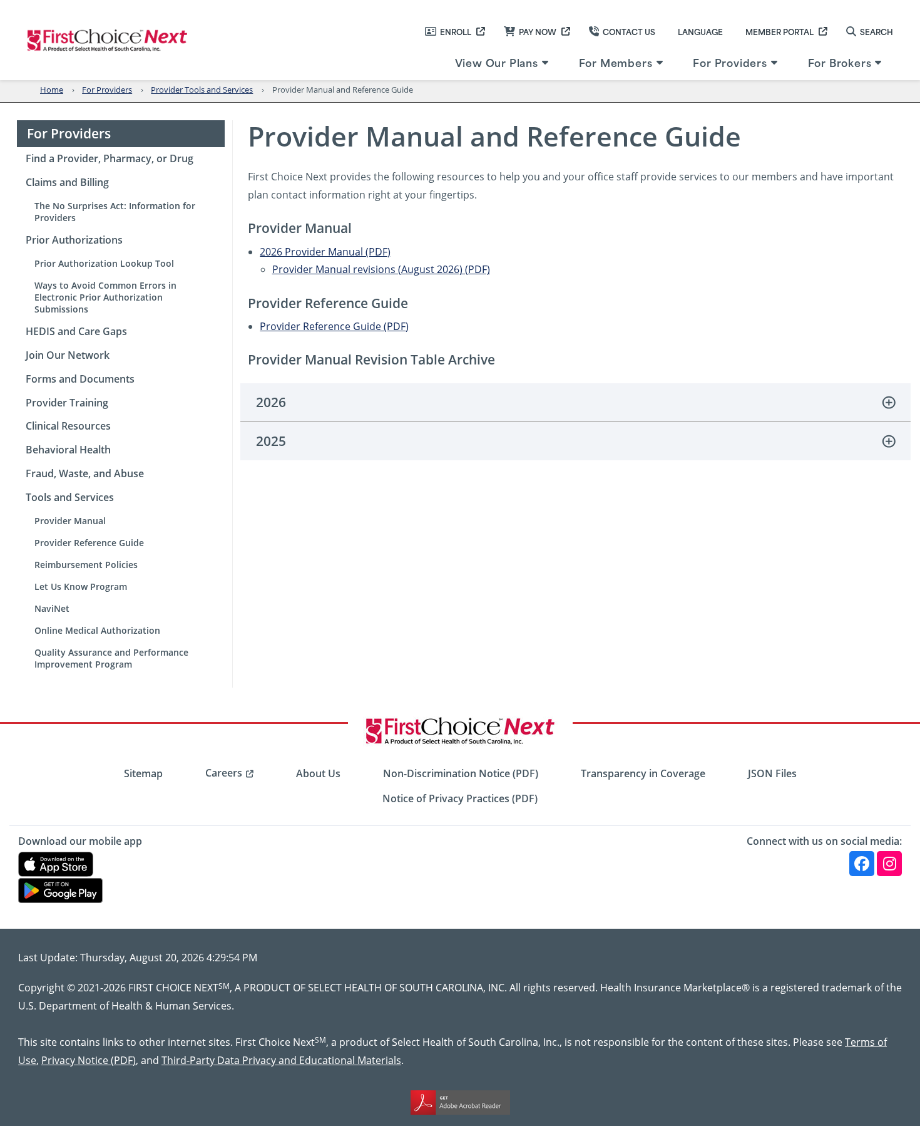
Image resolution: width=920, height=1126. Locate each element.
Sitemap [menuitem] (143, 773)
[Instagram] (889, 863)
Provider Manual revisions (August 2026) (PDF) (381, 269)
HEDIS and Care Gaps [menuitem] (76, 331)
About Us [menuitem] (318, 773)
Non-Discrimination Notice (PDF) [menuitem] (460, 773)
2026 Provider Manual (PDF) (325, 251)
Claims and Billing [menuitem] (67, 182)
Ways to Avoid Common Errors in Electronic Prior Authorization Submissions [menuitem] (105, 297)
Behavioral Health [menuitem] (68, 450)
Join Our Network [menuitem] (68, 355)
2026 (271, 402)
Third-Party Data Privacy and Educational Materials (281, 1060)
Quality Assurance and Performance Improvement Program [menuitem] (111, 658)
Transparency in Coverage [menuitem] (643, 773)
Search (876, 31)
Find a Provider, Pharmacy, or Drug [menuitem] (109, 158)
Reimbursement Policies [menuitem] (86, 565)
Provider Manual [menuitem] (70, 521)
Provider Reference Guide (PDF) (334, 326)
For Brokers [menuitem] (840, 62)
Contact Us (629, 31)
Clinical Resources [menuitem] (68, 426)
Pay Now (537, 31)
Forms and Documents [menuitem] (80, 379)
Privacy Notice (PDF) (88, 1060)
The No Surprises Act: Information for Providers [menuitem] (114, 212)
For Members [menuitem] (616, 62)
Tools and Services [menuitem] (70, 497)
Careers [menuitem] (223, 773)
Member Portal (779, 31)
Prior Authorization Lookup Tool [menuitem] (104, 263)
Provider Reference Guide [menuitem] (89, 543)
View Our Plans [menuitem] (496, 62)
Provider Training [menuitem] (67, 403)
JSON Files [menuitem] (772, 773)
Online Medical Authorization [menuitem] (97, 630)
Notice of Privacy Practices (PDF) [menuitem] (460, 798)
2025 (271, 441)
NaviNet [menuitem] (51, 608)
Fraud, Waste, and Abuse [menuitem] (85, 473)
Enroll (455, 31)
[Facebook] (861, 863)
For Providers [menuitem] (730, 62)
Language (700, 31)
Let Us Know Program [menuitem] (80, 586)
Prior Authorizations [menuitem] (74, 240)
